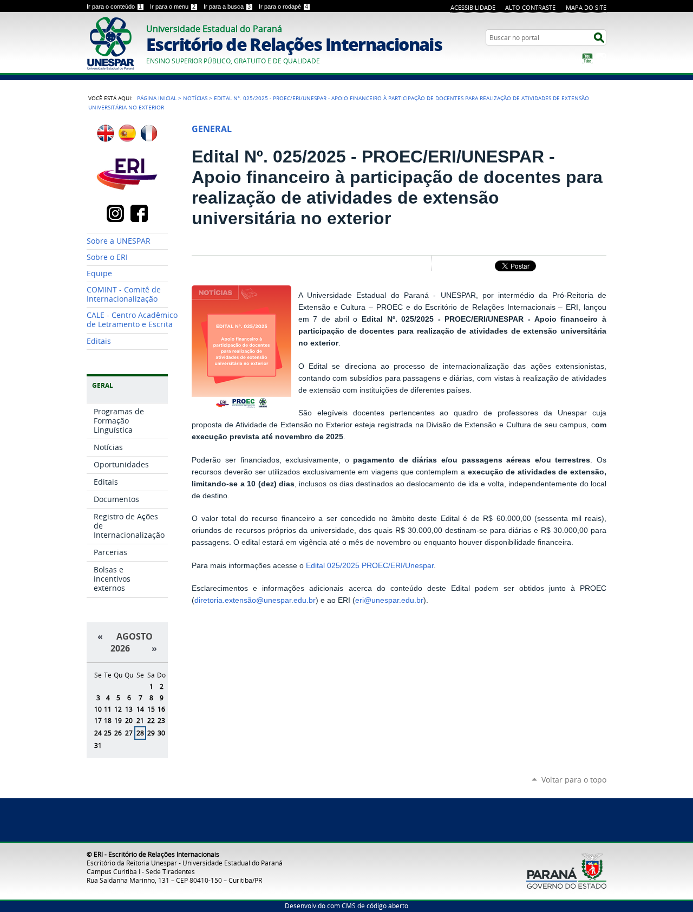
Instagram (601, 58)
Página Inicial (156, 98)
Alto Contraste (530, 7)
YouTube (587, 58)
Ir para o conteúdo (114, 6)
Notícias (195, 98)
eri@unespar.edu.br (389, 600)
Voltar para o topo (573, 779)
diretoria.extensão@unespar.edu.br (255, 600)
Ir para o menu (172, 6)
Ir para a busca (227, 6)
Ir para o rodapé (283, 6)
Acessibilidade (472, 7)
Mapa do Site (586, 7)
